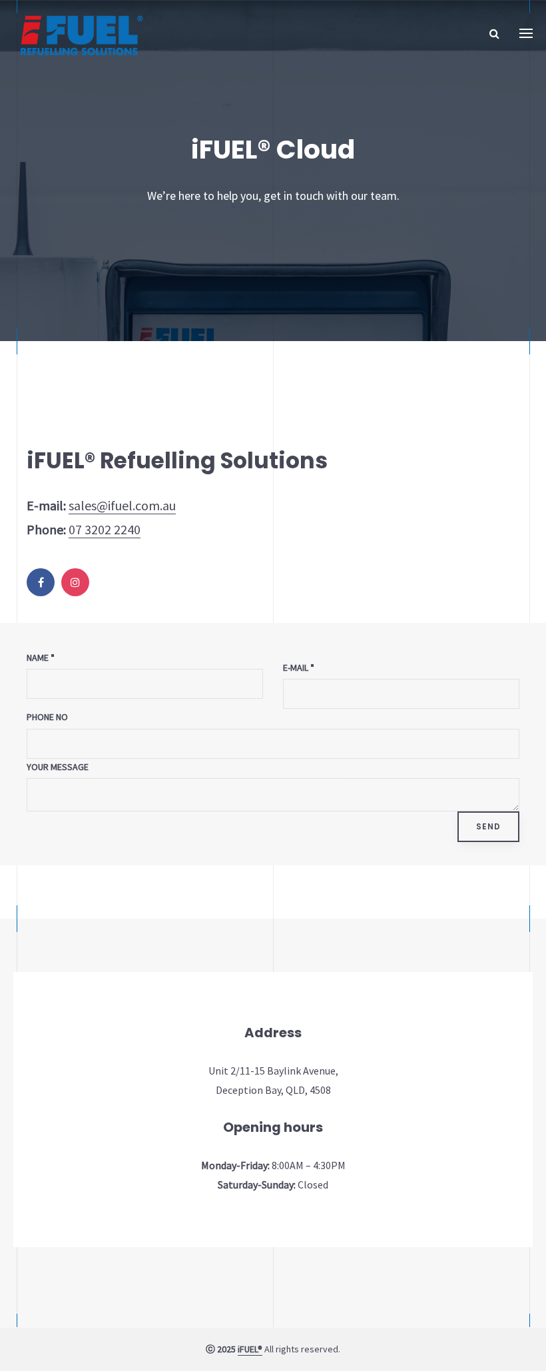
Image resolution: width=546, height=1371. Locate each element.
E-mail (295, 668)
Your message (58, 767)
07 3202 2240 (104, 529)
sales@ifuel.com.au (122, 505)
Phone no (47, 717)
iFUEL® (250, 1349)
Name (38, 658)
